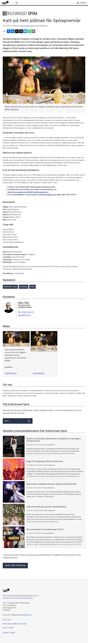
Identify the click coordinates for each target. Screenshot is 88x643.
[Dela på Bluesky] (25, 31)
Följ (7, 421)
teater (32, 287)
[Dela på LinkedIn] (13, 31)
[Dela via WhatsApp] (29, 31)
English (12, 632)
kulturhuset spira (10, 287)
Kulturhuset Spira (27, 26)
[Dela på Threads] (21, 31)
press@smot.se (50, 195)
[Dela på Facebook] (9, 31)
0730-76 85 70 (28, 312)
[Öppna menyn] (17, 2)
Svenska (6, 632)
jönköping (23, 287)
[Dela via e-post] (33, 31)
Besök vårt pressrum (15, 565)
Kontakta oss (27, 615)
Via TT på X (7, 620)
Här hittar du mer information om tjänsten (18, 598)
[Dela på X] (17, 31)
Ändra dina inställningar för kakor (15, 624)
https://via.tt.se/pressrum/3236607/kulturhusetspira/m (27, 192)
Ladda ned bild (11, 373)
